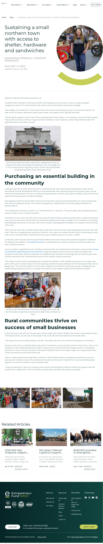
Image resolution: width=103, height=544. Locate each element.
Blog (75, 5)
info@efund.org (76, 514)
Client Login (88, 527)
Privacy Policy (41, 537)
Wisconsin (18, 469)
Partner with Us (63, 499)
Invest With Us (62, 5)
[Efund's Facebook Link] (86, 497)
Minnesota (18, 466)
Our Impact (46, 5)
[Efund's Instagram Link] (89, 497)
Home (4, 17)
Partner (87, 469)
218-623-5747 (75, 510)
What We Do (31, 5)
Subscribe (12, 527)
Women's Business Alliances (62, 506)
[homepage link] (18, 495)
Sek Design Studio (78, 537)
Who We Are (16, 5)
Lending (52, 466)
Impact (25, 469)
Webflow (95, 537)
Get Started (95, 5)
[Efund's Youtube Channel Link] (93, 497)
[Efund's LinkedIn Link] (96, 497)
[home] (4, 3)
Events (82, 5)
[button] (17, 5)
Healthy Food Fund (37, 242)
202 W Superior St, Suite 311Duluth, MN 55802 (76, 502)
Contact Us (62, 519)
